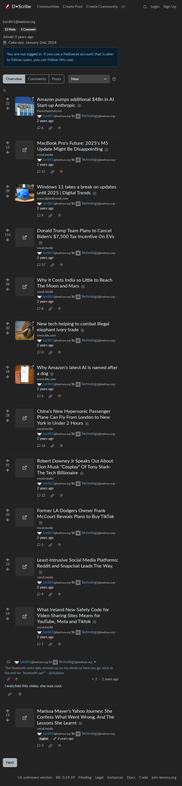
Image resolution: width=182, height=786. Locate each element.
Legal (99, 777)
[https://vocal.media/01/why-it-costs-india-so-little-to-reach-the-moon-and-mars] (24, 286)
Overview (14, 79)
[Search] (145, 6)
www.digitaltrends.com (52, 198)
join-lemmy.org (164, 777)
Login (155, 7)
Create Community (102, 7)
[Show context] (8, 679)
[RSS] (4, 90)
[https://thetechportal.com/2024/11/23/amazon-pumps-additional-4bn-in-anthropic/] (24, 106)
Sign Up (169, 7)
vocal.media (45, 155)
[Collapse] (8, 662)
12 (43, 495)
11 (43, 172)
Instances (115, 777)
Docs (131, 777)
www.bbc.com (46, 335)
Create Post (72, 7)
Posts (56, 79)
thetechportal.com (49, 111)
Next (10, 762)
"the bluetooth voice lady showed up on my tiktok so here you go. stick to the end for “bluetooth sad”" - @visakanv (59, 671)
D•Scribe (21, 6)
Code (143, 777)
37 (43, 265)
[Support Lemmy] (123, 6)
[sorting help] (114, 79)
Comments (37, 79)
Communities (48, 7)
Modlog (85, 777)
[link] (50, 128)
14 (43, 446)
